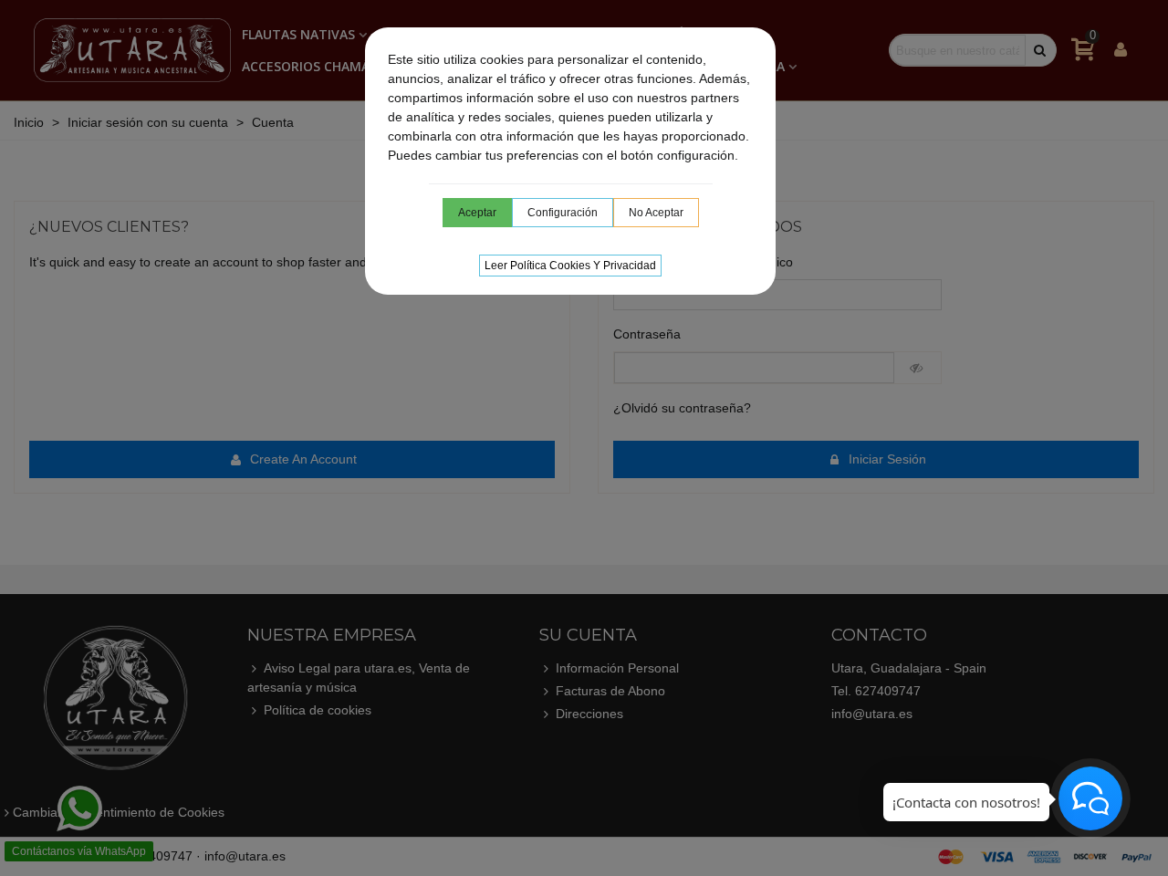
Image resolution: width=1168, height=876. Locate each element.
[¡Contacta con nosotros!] (1090, 798)
